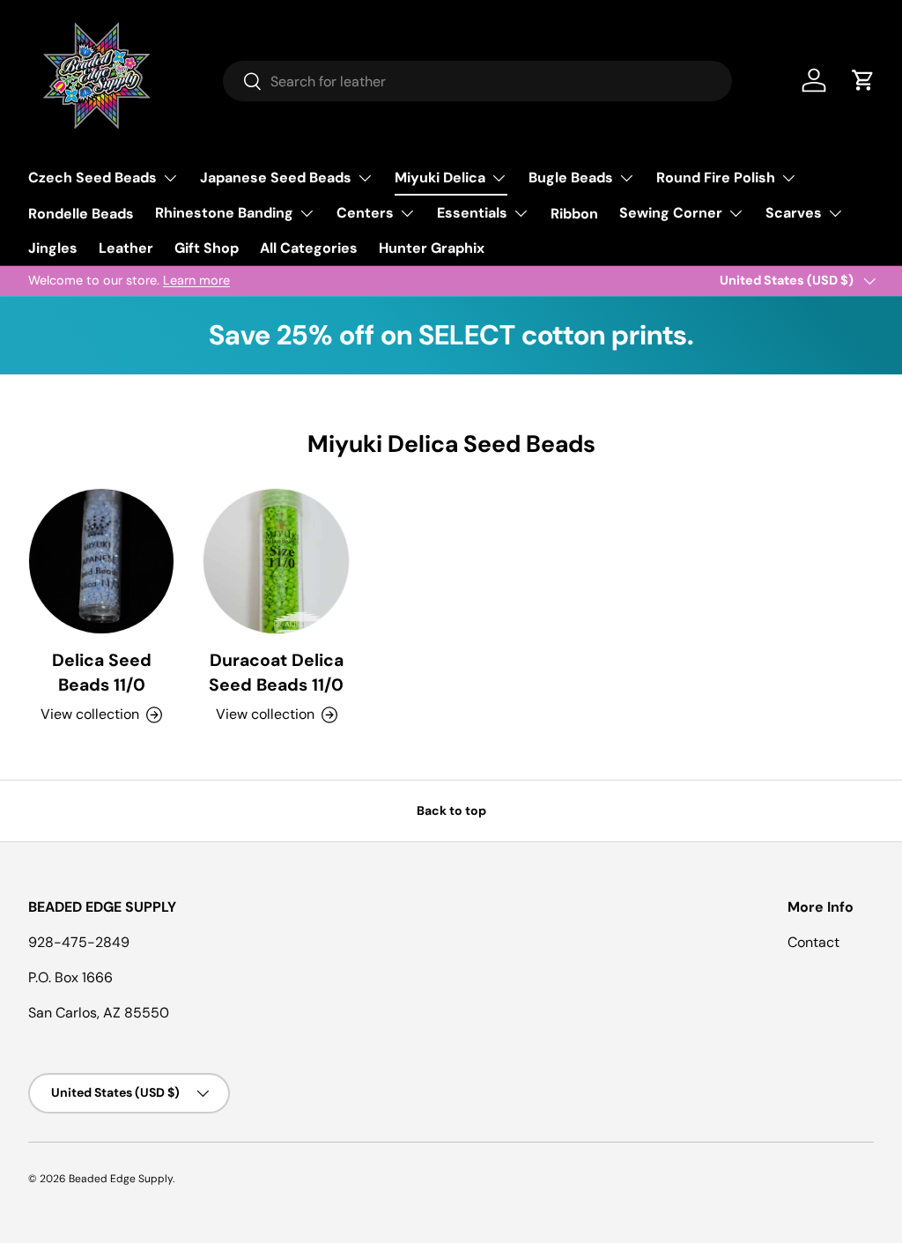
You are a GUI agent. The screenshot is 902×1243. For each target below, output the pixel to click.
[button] (863, 80)
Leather (126, 248)
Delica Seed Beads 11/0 (102, 672)
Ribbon (574, 213)
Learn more (196, 280)
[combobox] (478, 81)
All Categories (309, 248)
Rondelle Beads (81, 213)
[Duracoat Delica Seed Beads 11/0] (275, 561)
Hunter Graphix (431, 248)
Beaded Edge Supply (121, 1179)
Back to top (451, 810)
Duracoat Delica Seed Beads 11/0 (276, 672)
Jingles (53, 248)
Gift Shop (206, 248)
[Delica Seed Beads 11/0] (101, 561)
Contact (813, 942)
